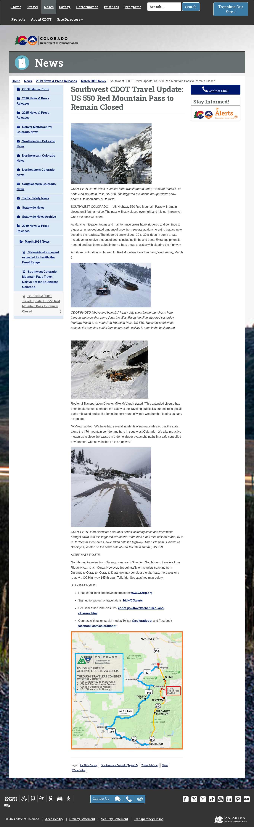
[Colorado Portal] (231, 818)
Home (16, 7)
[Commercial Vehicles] (7, 806)
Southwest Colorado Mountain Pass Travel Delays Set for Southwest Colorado (40, 279)
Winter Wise (78, 770)
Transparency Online (148, 819)
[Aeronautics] (41, 798)
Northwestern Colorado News (36, 158)
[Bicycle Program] (24, 798)
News (49, 7)
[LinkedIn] (229, 799)
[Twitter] (194, 799)
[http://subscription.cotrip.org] (216, 113)
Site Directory (69, 19)
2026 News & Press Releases (33, 101)
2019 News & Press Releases (56, 81)
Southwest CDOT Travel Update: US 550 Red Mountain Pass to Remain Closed (41, 304)
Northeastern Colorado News (36, 172)
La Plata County (88, 765)
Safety (64, 7)
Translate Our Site (230, 9)
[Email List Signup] (238, 799)
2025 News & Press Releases (33, 115)
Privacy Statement (82, 819)
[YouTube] (220, 799)
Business (111, 7)
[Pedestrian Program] (68, 798)
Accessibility (54, 819)
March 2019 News (93, 81)
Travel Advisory (150, 765)
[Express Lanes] (11, 798)
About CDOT (41, 19)
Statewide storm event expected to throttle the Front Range (40, 257)
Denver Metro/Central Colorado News (34, 129)
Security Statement (114, 819)
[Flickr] (246, 799)
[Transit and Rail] (33, 798)
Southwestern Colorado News (36, 186)
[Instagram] (203, 799)
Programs (133, 7)
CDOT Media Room (35, 89)
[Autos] (59, 798)
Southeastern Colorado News (36, 144)
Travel (32, 7)
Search (191, 6)
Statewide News (32, 207)
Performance (87, 7)
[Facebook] (185, 799)
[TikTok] (211, 799)
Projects (18, 19)
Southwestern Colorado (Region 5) (119, 765)
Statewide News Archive (38, 216)
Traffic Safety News (35, 198)
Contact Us (101, 798)
